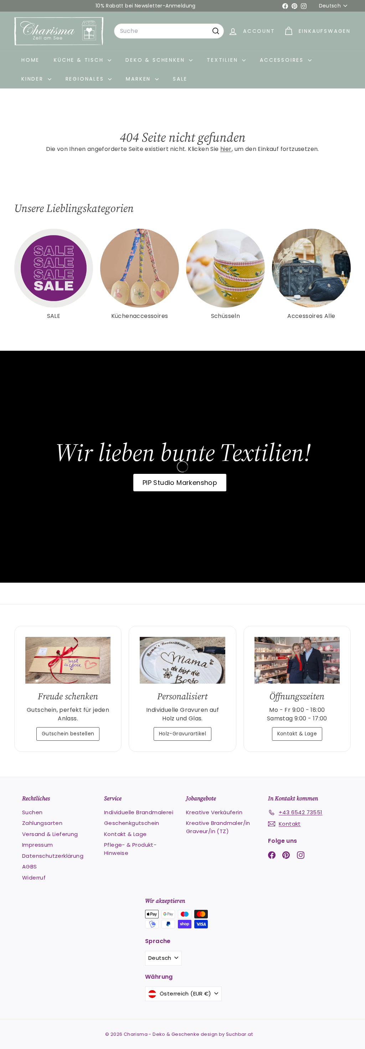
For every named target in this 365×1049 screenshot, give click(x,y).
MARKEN (139, 78)
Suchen (32, 812)
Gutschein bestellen (68, 733)
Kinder (33, 78)
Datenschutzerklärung (52, 856)
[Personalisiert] (182, 660)
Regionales (86, 78)
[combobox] (169, 31)
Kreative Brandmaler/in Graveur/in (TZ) (218, 827)
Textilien (223, 60)
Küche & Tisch (80, 60)
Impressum (37, 844)
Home (30, 60)
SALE (180, 78)
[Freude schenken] (67, 660)
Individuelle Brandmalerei (138, 812)
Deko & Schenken (156, 60)
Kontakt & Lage (297, 733)
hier (226, 149)
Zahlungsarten (42, 823)
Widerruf (34, 877)
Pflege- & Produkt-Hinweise (130, 849)
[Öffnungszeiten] (297, 660)
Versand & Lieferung (50, 834)
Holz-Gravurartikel (182, 733)
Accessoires (283, 60)
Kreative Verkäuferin (214, 812)
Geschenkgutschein (131, 823)
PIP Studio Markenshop (180, 482)
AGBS (29, 866)
